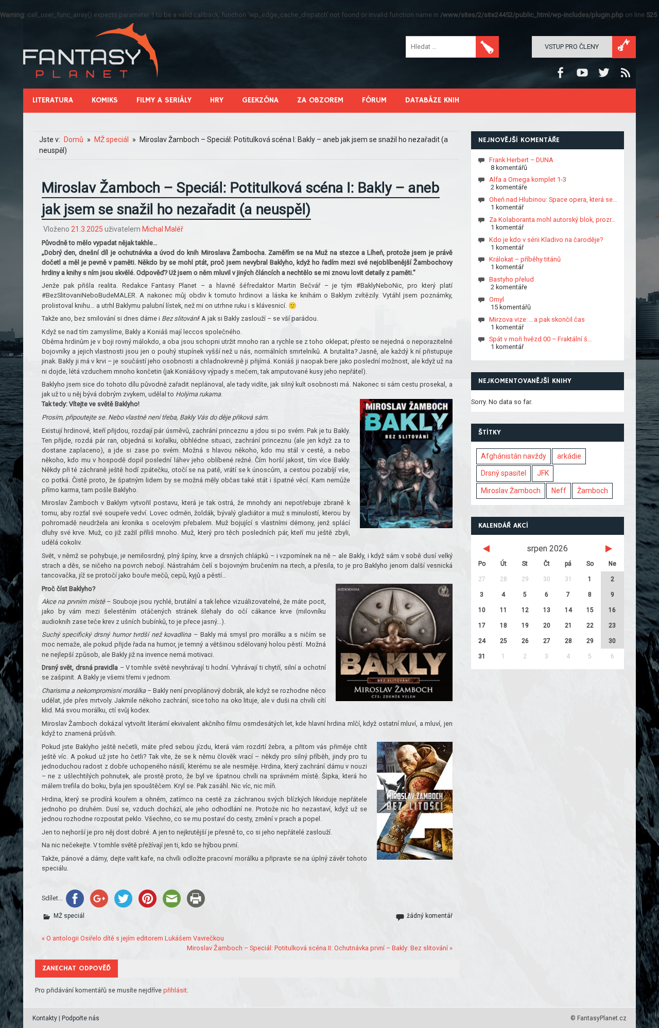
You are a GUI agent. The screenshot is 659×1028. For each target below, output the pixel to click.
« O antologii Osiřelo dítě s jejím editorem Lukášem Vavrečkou (133, 938)
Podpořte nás (80, 1018)
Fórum (374, 100)
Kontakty (44, 1018)
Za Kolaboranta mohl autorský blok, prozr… (552, 219)
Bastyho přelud (511, 279)
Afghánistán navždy (513, 456)
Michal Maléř (162, 229)
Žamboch (592, 490)
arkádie (569, 456)
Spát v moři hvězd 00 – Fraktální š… (540, 339)
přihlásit (175, 990)
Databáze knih (432, 100)
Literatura (52, 100)
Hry (216, 100)
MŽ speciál (69, 915)
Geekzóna (260, 100)
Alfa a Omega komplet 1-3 (527, 179)
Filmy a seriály (164, 100)
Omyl (496, 299)
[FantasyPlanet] (91, 86)
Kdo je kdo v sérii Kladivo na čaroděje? (546, 239)
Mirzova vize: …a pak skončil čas (537, 319)
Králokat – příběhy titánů (525, 259)
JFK (543, 473)
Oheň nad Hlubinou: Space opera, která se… (553, 199)
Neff (558, 490)
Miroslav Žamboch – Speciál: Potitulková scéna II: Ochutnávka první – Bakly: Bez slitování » (320, 948)
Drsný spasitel (503, 473)
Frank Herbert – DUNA (521, 159)
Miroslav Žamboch (511, 490)
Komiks (105, 100)
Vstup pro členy (572, 46)
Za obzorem (320, 100)
